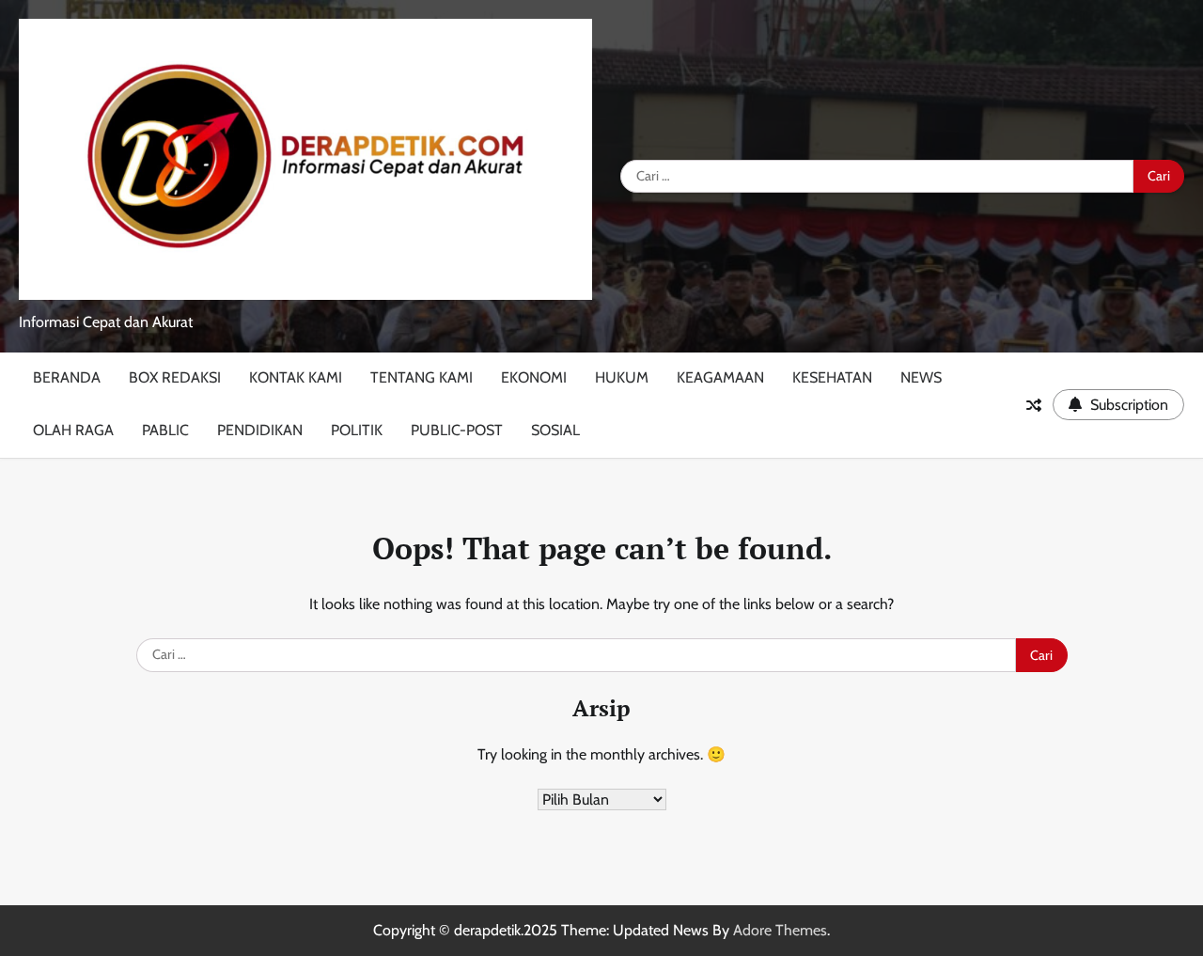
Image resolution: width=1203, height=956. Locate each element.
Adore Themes (780, 930)
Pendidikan (260, 430)
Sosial (555, 430)
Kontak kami (295, 377)
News (921, 377)
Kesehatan (832, 377)
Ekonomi (534, 377)
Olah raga (73, 430)
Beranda (67, 377)
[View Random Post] (1034, 405)
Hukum (621, 377)
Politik (357, 430)
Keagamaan (720, 377)
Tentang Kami (421, 377)
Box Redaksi (175, 377)
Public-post (457, 430)
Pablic (165, 430)
